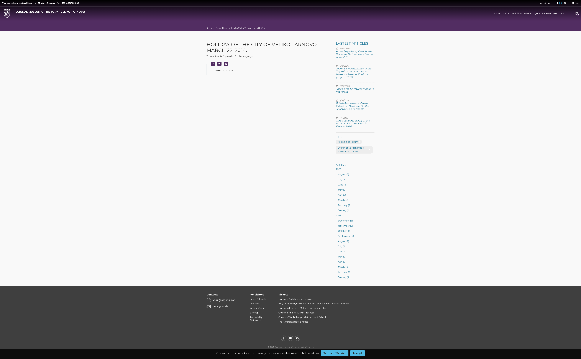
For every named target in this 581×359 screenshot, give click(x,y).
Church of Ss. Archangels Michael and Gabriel (302, 317)
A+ (549, 3)
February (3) (344, 272)
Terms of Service (334, 353)
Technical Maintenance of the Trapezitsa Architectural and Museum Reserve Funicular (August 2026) (353, 73)
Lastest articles (352, 43)
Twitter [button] (219, 64)
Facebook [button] (212, 64)
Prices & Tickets (549, 13)
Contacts (562, 13)
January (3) (343, 277)
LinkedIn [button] (225, 64)
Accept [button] (357, 353)
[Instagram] (290, 338)
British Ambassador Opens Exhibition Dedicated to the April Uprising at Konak (352, 106)
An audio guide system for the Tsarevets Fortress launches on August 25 (354, 54)
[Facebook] (283, 338)
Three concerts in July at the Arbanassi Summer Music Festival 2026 (353, 123)
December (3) (345, 220)
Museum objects (532, 13)
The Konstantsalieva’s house (293, 321)
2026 (338, 169)
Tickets (283, 294)
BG (565, 3)
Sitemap (254, 312)
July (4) (341, 179)
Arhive (341, 165)
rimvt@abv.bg (221, 306)
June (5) (342, 251)
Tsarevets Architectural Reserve (295, 299)
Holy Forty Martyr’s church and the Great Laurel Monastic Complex (313, 303)
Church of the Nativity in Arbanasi (296, 312)
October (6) (344, 231)
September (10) (346, 236)
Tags (339, 137)
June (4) (342, 184)
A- (541, 3)
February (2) (344, 205)
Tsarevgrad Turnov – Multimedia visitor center (302, 308)
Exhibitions (517, 13)
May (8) (342, 256)
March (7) (343, 200)
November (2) (345, 226)
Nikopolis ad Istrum (348, 142)
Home (497, 13)
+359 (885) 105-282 (224, 300)
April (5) (342, 262)
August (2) (343, 174)
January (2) (343, 210)
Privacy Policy (257, 308)
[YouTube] (297, 338)
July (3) (341, 246)
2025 (338, 215)
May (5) (342, 190)
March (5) (343, 267)
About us (506, 13)
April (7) (342, 195)
